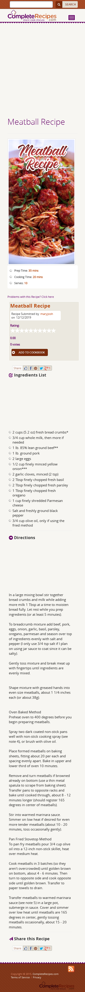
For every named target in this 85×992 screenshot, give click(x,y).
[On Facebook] (31, 368)
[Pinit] (36, 368)
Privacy (37, 977)
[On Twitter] (41, 368)
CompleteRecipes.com (45, 974)
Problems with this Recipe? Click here (30, 297)
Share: (18, 368)
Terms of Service (20, 977)
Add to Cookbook (32, 352)
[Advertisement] (42, 71)
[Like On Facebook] (26, 368)
